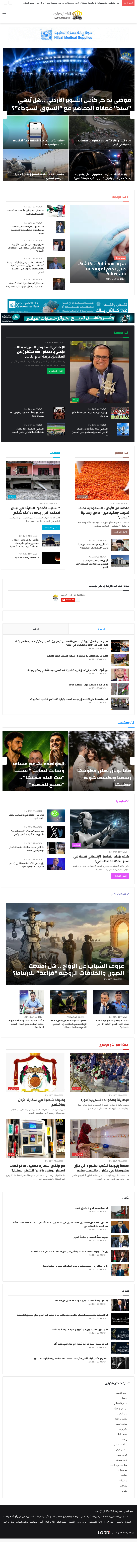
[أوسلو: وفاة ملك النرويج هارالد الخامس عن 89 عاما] (120, 1305)
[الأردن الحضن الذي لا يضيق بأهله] (120, 1212)
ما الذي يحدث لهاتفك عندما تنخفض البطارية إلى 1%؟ (26, 849)
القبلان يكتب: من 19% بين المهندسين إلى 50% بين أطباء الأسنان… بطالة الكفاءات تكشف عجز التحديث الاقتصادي (60, 1225)
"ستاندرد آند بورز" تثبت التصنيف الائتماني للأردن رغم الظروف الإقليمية (88, 3)
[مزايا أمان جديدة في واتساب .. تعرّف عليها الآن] (56, 815)
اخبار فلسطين (120, 1403)
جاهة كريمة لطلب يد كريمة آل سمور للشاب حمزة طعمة (77, 656)
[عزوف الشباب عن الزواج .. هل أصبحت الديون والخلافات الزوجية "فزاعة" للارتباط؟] (67, 944)
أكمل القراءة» (120, 532)
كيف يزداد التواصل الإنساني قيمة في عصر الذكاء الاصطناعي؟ (101, 858)
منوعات (123, 1485)
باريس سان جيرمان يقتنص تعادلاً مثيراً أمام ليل (90, 414)
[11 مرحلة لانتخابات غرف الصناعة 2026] (120, 689)
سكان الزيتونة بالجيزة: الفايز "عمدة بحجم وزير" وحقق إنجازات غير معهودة (25, 285)
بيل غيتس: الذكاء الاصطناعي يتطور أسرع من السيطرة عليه (27, 865)
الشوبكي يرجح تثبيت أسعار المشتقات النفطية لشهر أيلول (25, 212)
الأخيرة (101, 628)
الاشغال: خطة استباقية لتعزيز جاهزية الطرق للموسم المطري (39, 176)
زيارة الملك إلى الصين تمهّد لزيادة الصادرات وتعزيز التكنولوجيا (75, 1266)
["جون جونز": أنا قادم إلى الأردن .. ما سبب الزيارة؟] (59, 413)
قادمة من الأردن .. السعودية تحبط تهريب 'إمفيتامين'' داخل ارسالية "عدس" (103, 512)
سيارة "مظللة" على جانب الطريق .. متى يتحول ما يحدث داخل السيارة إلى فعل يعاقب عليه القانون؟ (102, 176)
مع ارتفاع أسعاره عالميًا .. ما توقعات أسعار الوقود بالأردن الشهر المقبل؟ (37, 1168)
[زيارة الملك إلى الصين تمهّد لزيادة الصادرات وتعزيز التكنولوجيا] (120, 1270)
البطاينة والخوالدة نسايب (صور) (105, 1100)
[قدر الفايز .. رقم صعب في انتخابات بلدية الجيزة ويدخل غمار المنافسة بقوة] (60, 227)
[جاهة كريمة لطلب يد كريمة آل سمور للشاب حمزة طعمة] (120, 660)
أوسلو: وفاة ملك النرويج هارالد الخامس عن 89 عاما (81, 1300)
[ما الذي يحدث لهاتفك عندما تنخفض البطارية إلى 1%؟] (56, 848)
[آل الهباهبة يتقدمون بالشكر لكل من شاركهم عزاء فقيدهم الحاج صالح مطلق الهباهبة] (120, 1319)
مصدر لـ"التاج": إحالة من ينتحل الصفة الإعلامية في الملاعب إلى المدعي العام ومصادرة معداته (68, 1024)
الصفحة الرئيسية (123, 1522)
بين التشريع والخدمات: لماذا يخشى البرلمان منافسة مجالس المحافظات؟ (69, 1251)
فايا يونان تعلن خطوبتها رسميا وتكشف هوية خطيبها (104, 777)
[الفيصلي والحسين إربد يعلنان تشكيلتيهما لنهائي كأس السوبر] (56, 429)
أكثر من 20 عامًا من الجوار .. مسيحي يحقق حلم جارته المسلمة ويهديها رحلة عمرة (24, 543)
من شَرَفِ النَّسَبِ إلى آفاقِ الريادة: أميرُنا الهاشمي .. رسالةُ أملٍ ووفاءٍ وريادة (67, 670)
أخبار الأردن (121, 1393)
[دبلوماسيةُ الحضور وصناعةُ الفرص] (120, 1241)
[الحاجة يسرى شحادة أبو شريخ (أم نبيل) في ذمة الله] (120, 1348)
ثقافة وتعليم (121, 1424)
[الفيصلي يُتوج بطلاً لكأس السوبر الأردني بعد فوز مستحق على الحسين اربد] (123, 429)
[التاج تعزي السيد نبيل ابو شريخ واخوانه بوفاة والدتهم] (120, 1334)
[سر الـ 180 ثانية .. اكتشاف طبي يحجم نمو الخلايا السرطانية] (99, 244)
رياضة (124, 1439)
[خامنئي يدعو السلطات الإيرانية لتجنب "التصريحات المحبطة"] (120, 545)
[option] (68, 114)
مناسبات (123, 1480)
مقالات (124, 1475)
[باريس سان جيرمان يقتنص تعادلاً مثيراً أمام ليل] (120, 413)
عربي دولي (121, 1455)
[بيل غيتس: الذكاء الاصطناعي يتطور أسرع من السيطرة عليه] (56, 864)
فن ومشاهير (121, 1460)
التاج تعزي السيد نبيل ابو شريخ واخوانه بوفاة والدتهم (79, 1329)
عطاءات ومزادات (118, 1465)
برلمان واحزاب (120, 1408)
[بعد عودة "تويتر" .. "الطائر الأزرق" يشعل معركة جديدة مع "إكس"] (56, 832)
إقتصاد (124, 1398)
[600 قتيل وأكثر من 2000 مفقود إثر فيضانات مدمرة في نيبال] (101, 132)
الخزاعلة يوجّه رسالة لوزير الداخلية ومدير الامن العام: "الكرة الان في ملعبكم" (112, 1024)
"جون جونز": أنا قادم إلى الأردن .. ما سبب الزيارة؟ (27, 414)
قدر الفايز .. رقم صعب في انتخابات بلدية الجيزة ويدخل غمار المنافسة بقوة (27, 230)
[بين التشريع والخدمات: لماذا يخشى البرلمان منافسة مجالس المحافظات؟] (120, 1256)
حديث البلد (122, 1434)
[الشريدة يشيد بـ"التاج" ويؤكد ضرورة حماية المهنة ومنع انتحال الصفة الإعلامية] (32, 1002)
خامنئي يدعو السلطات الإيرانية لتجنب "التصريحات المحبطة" (93, 546)
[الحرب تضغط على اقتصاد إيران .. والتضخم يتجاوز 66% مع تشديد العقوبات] (120, 703)
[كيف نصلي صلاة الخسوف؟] (51, 558)
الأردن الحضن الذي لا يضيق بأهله (91, 1208)
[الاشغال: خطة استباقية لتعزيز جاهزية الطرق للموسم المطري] (35, 166)
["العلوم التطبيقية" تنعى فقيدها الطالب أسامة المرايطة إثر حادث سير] (120, 1363)
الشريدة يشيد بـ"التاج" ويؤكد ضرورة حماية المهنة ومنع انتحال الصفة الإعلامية (26, 1024)
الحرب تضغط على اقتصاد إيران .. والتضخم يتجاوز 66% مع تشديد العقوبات (69, 699)
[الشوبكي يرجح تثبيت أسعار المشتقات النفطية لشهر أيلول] (56, 211)
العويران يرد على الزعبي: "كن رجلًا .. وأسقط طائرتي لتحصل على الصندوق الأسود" (26, 247)
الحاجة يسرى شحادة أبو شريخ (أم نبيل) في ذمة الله (80, 1344)
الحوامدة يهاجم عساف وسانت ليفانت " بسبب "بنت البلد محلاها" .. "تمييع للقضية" (38, 774)
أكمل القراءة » (56, 371)
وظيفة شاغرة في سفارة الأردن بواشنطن (41, 1102)
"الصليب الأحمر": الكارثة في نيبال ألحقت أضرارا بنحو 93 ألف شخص (35, 510)
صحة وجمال (121, 1449)
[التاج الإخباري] (68, 14)
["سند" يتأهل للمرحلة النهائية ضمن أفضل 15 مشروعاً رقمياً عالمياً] (35, 132)
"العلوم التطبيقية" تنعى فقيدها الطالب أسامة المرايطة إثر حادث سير (71, 1358)
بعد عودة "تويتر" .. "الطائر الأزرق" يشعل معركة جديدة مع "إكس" (27, 833)
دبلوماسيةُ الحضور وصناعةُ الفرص (90, 1237)
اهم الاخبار (122, 1413)
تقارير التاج (50, 1522)
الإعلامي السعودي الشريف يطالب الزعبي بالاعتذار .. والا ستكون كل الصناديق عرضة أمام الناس (39, 352)
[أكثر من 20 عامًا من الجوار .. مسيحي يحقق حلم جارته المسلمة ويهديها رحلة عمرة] (51, 540)
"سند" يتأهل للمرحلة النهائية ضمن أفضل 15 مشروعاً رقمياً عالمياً (39, 142)
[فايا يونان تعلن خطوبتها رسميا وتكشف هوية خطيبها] (101, 761)
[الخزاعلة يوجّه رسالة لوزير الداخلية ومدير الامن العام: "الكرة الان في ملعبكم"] (111, 1002)
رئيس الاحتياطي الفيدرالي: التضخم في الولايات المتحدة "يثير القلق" (92, 563)
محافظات (122, 1470)
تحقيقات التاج (120, 1419)
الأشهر (35, 628)
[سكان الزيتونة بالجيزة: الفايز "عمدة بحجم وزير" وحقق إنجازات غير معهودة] (59, 284)
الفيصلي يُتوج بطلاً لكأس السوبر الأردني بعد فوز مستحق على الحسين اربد (90, 432)
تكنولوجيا (123, 1429)
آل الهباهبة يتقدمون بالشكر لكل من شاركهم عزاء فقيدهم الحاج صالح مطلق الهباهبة (62, 1315)
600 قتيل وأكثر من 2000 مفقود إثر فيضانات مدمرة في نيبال (104, 142)
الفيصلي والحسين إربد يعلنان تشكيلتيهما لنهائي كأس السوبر (28, 430)
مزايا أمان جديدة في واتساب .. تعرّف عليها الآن (26, 816)
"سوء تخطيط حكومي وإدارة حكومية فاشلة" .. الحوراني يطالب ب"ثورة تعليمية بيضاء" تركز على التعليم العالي (25, 267)
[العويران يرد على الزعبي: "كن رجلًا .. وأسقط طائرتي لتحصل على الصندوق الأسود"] (59, 245)
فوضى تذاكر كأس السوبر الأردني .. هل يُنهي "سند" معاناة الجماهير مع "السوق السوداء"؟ (71, 104)
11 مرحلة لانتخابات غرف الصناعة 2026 (88, 685)
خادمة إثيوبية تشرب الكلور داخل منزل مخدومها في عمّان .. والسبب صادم (101, 1168)
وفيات (124, 1491)
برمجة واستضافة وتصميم (123, 1532)
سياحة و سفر (120, 1444)
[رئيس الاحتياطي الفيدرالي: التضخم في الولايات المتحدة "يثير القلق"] (120, 561)
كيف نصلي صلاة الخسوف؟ (26, 557)
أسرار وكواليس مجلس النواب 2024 (27, 1522)
